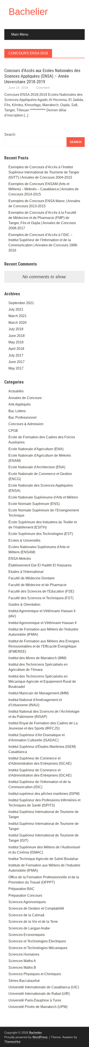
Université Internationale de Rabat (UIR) (39, 993)
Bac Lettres (17, 411)
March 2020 (17, 322)
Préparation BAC (21, 889)
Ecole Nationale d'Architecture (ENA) (36, 467)
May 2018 (16, 342)
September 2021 (21, 303)
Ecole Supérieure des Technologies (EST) (40, 534)
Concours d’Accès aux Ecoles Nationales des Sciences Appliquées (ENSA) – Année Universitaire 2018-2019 (42, 76)
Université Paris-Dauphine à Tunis (34, 1000)
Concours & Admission (25, 424)
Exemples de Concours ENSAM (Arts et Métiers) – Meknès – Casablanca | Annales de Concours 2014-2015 (43, 189)
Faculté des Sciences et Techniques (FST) (40, 598)
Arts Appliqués (19, 404)
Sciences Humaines (23, 954)
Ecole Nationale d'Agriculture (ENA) (36, 449)
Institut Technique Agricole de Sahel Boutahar (43, 859)
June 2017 (16, 362)
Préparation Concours (25, 895)
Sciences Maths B (22, 967)
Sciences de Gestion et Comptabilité (36, 908)
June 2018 (16, 336)
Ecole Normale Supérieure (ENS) (34, 504)
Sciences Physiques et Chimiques (34, 974)
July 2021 (15, 309)
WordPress (40, 1037)
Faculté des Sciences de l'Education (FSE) (41, 591)
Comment (43, 87)
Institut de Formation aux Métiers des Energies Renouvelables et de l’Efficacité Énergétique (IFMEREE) (43, 646)
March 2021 (17, 316)
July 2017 (15, 355)
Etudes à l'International (25, 572)
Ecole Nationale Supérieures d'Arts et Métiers (43, 497)
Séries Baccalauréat (24, 981)
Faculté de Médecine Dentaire (31, 578)
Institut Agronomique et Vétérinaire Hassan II (42, 623)
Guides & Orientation (24, 604)
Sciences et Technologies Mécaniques (37, 948)
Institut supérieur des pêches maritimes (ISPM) (43, 793)
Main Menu (19, 34)
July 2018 (15, 329)
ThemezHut (12, 1041)
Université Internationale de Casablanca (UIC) (43, 987)
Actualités (16, 391)
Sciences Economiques (26, 935)
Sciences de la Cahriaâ (26, 915)
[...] (26, 115)
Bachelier (28, 11)
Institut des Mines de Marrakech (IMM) (37, 658)
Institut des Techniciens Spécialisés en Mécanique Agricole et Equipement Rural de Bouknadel (42, 681)
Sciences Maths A (22, 961)
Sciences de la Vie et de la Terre (33, 921)
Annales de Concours (25, 398)
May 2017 (16, 368)
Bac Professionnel (22, 417)
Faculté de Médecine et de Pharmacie (37, 585)
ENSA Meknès (19, 558)
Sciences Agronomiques (27, 902)
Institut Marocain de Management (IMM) (38, 693)
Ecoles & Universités (24, 540)
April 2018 (16, 349)
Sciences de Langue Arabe (29, 928)
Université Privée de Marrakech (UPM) (37, 1007)
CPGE (13, 430)
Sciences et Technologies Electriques (37, 941)
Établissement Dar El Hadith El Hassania (40, 565)
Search (9, 134)
